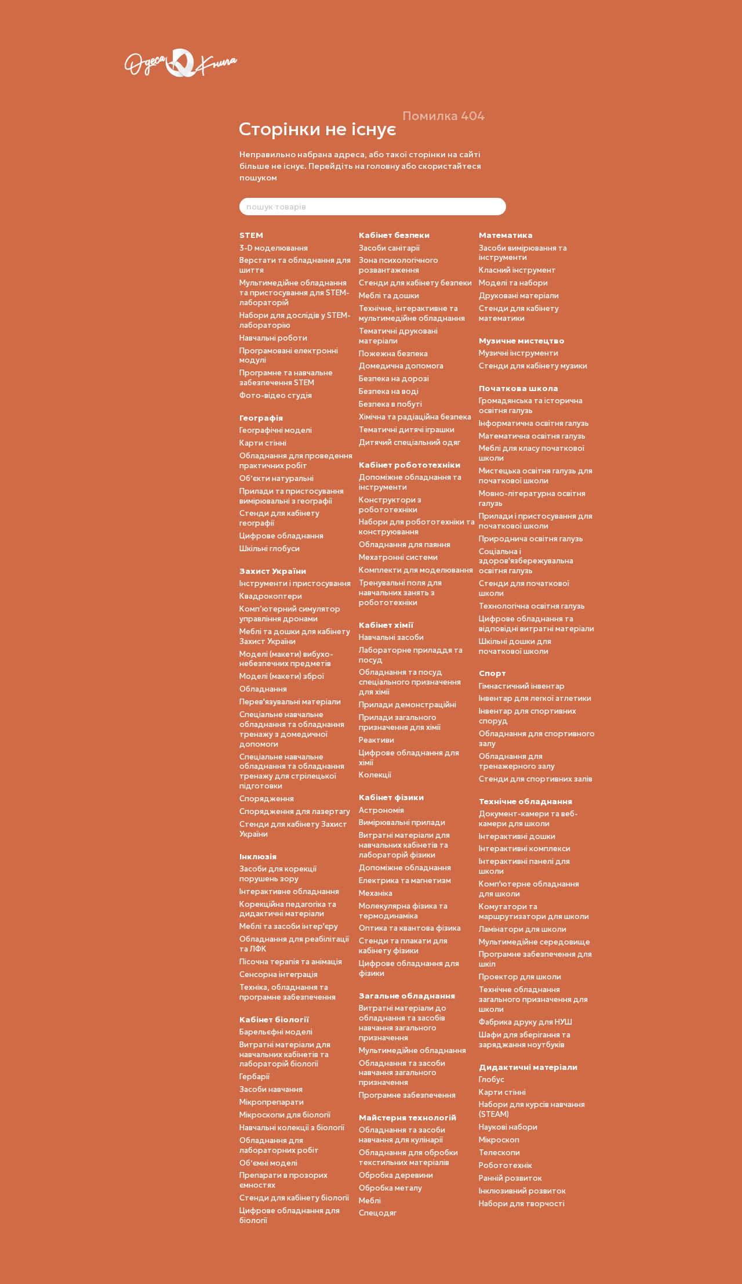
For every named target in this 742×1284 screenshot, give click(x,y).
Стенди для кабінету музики (533, 366)
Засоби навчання (271, 1089)
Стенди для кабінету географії (279, 518)
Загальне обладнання (407, 995)
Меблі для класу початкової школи (531, 453)
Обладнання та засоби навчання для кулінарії (402, 1135)
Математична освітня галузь (532, 436)
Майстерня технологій (407, 1117)
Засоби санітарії (389, 248)
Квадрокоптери (270, 596)
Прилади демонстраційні (407, 705)
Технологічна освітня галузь (532, 606)
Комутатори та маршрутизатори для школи (534, 911)
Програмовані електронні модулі (288, 356)
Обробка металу (390, 1188)
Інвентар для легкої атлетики (535, 698)
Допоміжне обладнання (405, 868)
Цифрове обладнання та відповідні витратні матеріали (536, 624)
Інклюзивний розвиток (522, 1191)
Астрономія (381, 810)
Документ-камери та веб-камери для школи (528, 819)
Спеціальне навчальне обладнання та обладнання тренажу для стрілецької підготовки (291, 771)
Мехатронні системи (398, 557)
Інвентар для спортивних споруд (527, 716)
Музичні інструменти (518, 353)
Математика (506, 235)
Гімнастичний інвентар (522, 686)
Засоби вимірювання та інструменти (523, 253)
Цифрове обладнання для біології (289, 1215)
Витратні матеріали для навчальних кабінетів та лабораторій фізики (404, 845)
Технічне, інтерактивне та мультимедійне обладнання (412, 313)
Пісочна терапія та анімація (290, 962)
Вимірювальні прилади (402, 822)
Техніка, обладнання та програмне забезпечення (287, 992)
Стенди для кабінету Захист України (293, 829)
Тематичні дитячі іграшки (406, 430)
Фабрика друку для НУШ (525, 1022)
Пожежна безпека (393, 354)
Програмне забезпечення (407, 1095)
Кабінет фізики (391, 797)
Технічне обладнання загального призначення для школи (533, 999)
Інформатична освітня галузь (534, 423)
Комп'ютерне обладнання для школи (529, 889)
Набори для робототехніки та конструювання (417, 527)
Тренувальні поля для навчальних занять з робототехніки (400, 592)
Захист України (272, 571)
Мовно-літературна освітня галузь (532, 498)
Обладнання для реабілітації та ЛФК (294, 944)
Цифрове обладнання (281, 536)
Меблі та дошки (389, 296)
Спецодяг (378, 1213)
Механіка (375, 893)
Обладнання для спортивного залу (537, 738)
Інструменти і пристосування (295, 583)
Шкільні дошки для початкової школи (515, 646)
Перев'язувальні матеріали (290, 702)
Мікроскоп (499, 1140)
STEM (251, 235)
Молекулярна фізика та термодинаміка (403, 911)
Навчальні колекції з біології (291, 1128)
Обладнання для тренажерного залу (517, 761)
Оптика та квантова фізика (410, 928)
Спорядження (266, 799)
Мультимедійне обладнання (412, 1050)
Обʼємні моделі (268, 1163)
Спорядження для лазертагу (294, 811)
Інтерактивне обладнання (289, 891)
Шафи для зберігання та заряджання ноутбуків (524, 1040)
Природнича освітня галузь (531, 539)
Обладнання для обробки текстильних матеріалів (408, 1157)
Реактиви (376, 740)
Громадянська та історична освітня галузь (531, 405)
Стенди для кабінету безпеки (415, 283)
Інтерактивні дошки (517, 836)
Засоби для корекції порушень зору (278, 874)
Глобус (491, 1079)
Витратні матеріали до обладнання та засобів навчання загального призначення (402, 1023)
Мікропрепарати (271, 1102)
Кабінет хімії (386, 625)
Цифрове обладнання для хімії (409, 758)
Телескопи (499, 1153)
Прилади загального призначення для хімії (400, 722)
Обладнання (263, 689)
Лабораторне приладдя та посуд (411, 655)
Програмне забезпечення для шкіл (535, 959)
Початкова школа (518, 388)
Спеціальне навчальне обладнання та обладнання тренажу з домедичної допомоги (291, 729)
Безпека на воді (389, 391)
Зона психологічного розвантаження (398, 265)
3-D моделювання (273, 248)
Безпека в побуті (390, 404)
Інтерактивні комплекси (524, 848)
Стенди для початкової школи (524, 588)
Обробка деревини (396, 1175)
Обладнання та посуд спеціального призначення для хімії (410, 682)
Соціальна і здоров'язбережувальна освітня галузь (526, 561)
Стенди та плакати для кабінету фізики (403, 946)
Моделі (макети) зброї (281, 676)
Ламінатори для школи (522, 929)
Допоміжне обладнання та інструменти (410, 482)
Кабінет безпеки (394, 235)
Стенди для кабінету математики (519, 313)
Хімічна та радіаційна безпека (415, 417)
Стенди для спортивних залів (535, 779)
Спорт (492, 673)
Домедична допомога (401, 366)
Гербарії (254, 1077)
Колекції (375, 775)
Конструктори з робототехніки (390, 505)
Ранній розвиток (510, 1178)
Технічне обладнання (525, 801)
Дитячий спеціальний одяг (409, 442)
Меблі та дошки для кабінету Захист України (294, 636)
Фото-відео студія (275, 395)
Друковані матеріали (519, 296)
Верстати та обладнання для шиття (295, 265)
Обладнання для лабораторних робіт (279, 1145)
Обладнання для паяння (404, 544)
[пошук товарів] (497, 206)
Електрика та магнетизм (405, 880)
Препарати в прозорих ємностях (283, 1180)
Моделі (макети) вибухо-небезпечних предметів (286, 659)
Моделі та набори (513, 283)
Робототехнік (505, 1165)
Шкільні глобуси (269, 549)
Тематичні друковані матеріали (398, 336)
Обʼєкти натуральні (276, 478)
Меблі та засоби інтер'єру (288, 926)
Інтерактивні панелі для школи (524, 866)
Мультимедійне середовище (534, 942)
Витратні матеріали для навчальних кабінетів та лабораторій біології (284, 1054)
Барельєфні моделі (275, 1032)
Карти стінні (262, 443)
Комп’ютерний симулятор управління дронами (289, 614)
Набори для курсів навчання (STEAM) (532, 1109)
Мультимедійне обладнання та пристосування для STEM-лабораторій (294, 293)
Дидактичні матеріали (528, 1067)
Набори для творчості (522, 1204)
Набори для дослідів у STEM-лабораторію (295, 320)
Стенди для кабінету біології (294, 1198)
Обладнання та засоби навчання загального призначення (402, 1073)
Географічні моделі (275, 430)
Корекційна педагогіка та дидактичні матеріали (287, 909)
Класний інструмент (517, 270)
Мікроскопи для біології (284, 1115)
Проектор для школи (520, 977)
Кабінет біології (274, 1019)
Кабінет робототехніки (409, 465)
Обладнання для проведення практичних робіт (295, 461)
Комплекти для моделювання (416, 570)
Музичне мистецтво (522, 340)
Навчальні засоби (391, 637)
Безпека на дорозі (394, 379)
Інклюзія (258, 856)
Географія (261, 418)
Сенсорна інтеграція (278, 974)
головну (382, 166)
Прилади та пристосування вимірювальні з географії (291, 496)
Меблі (370, 1201)
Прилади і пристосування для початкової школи (535, 521)
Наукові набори (508, 1127)
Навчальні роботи (273, 338)
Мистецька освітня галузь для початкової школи (535, 476)
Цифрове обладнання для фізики (409, 968)
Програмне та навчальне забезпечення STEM (286, 378)
